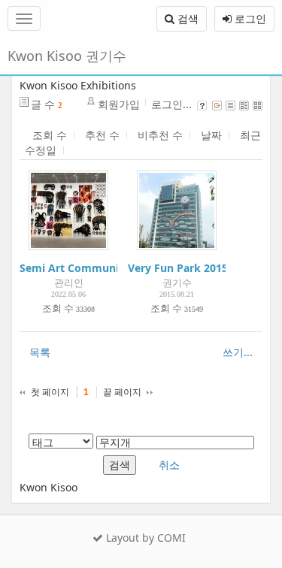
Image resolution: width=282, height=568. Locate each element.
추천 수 (102, 135)
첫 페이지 (50, 392)
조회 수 (49, 135)
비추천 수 (160, 135)
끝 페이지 (122, 392)
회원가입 (119, 104)
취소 (169, 465)
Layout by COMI (144, 537)
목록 (39, 352)
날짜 (211, 135)
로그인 (249, 18)
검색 (186, 18)
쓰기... (238, 352)
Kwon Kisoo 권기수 (67, 56)
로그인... (171, 104)
